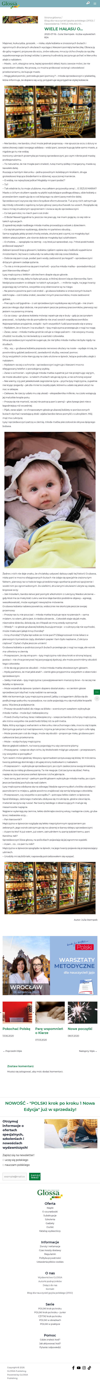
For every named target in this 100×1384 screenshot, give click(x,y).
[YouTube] (79, 1368)
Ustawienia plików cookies (50, 1262)
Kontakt (50, 1289)
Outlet (50, 1227)
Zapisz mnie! (35, 1176)
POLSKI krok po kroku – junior (50, 1312)
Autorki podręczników (50, 1281)
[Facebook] (73, 1368)
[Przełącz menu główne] (95, 4)
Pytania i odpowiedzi (50, 1347)
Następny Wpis (88, 1051)
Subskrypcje (50, 1215)
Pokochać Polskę (16, 1029)
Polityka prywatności (50, 1258)
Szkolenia (50, 1219)
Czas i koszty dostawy (50, 1250)
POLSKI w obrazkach (50, 1320)
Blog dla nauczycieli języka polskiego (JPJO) (50, 1293)
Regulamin (50, 1254)
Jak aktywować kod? (50, 1343)
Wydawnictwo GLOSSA (50, 1277)
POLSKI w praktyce (50, 1324)
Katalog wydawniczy (50, 1231)
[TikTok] (89, 1368)
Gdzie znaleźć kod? (50, 1339)
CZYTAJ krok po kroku (50, 1316)
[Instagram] (84, 1368)
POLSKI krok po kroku (50, 1308)
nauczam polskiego (17, 1164)
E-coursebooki (50, 1211)
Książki (50, 1208)
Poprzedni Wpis (12, 1051)
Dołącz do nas (50, 1285)
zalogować (25, 1071)
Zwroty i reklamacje (50, 1246)
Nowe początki (80, 1029)
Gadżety (50, 1223)
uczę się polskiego (16, 1160)
